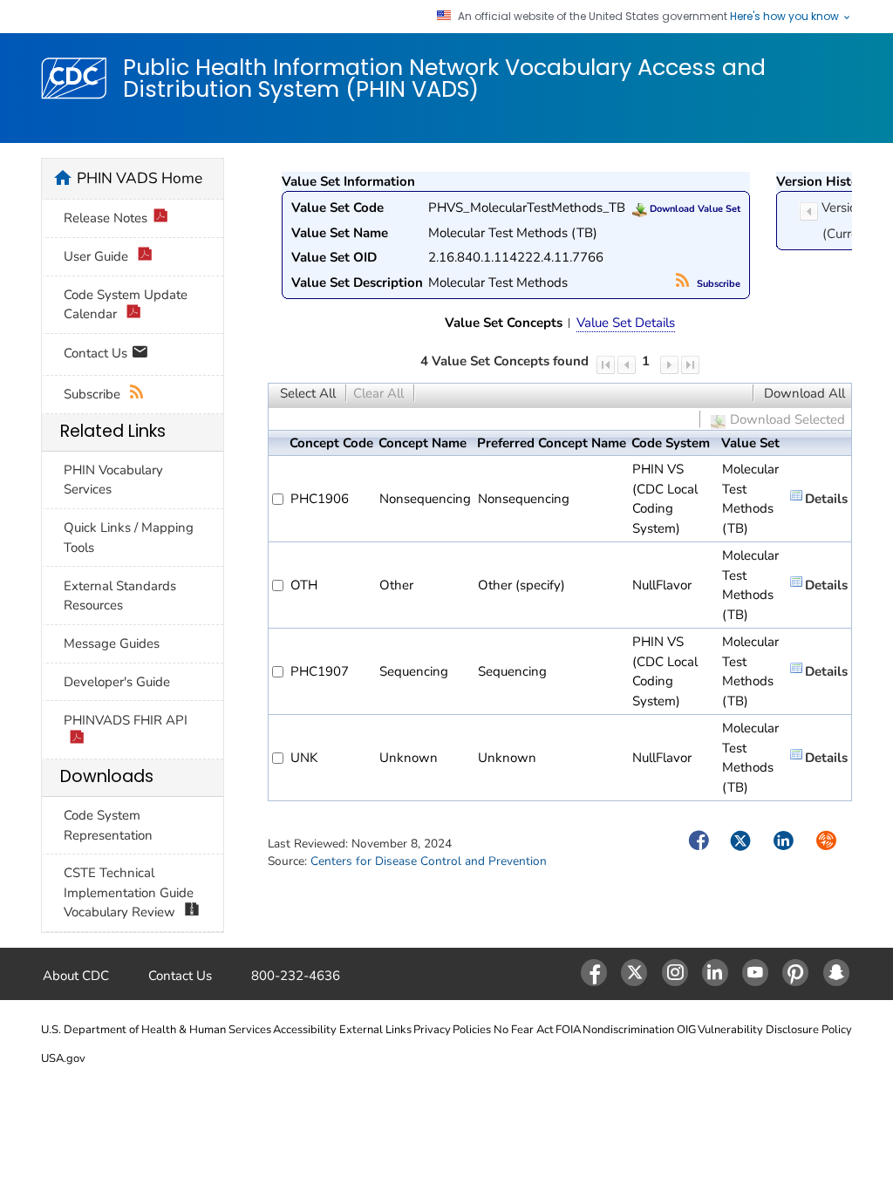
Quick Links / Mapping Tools (129, 537)
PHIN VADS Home (139, 177)
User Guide (98, 256)
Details (826, 498)
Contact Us (97, 353)
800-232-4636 (295, 975)
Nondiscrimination (628, 1030)
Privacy (432, 1030)
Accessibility (305, 1030)
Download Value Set (693, 208)
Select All (308, 393)
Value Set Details (625, 322)
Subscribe (717, 283)
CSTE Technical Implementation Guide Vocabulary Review (129, 892)
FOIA (568, 1030)
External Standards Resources (120, 596)
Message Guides (112, 643)
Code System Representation (108, 825)
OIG (686, 1030)
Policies (472, 1030)
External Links (375, 1030)
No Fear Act (524, 1030)
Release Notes (105, 218)
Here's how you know (786, 16)
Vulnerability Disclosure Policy (775, 1030)
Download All (804, 393)
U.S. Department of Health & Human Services (156, 1030)
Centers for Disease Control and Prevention (428, 861)
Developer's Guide (117, 682)
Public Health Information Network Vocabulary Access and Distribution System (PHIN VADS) (444, 78)
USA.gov (63, 1058)
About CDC (76, 975)
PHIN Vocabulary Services (113, 480)
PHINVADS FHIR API (125, 720)
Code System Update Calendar (125, 304)
